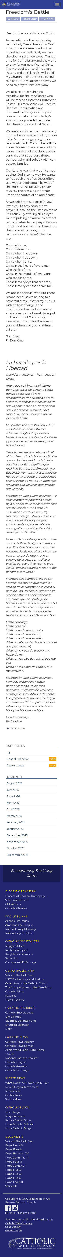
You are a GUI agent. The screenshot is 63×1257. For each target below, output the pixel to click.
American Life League (19, 925)
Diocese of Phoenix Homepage (25, 896)
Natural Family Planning (20, 929)
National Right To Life (19, 933)
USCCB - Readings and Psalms (24, 979)
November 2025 (17, 842)
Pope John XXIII (15, 1165)
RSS (52, 759)
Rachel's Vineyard (16, 950)
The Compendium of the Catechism (28, 987)
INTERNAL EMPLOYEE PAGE (20, 1213)
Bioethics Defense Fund (20, 1020)
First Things (12, 1112)
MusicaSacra (12, 1091)
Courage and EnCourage (20, 962)
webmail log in (13, 1230)
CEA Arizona (13, 904)
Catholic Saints (14, 991)
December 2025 (17, 835)
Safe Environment (17, 900)
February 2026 (16, 822)
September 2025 (18, 854)
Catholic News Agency (19, 1041)
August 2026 (14, 783)
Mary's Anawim (14, 1116)
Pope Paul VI (13, 1161)
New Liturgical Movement (21, 1087)
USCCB (9, 1054)
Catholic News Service (19, 1045)
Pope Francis (13, 1149)
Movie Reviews (14, 999)
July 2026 (13, 790)
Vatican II (11, 1186)
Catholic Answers (16, 1066)
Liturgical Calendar (17, 1024)
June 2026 (13, 796)
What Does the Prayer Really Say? (27, 1083)
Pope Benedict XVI (17, 1153)
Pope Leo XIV (14, 1145)
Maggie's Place (14, 946)
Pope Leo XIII (14, 1182)
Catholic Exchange (17, 1070)
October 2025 (15, 848)
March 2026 (14, 816)
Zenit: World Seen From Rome (25, 1050)
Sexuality (10, 995)
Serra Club (11, 958)
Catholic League (15, 1062)
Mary (8, 1028)
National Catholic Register (21, 1058)
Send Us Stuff (12, 1226)
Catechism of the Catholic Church (26, 983)
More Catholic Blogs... (19, 1128)
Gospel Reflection (18, 759)
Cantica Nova (13, 1095)
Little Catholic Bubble (19, 1124)
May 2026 (13, 802)
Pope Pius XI (13, 1173)
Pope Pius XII (13, 1169)
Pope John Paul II (17, 1157)
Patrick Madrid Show (18, 1120)
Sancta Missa (13, 1099)
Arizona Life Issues (17, 921)
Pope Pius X (13, 1178)
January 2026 (15, 828)
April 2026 (13, 809)
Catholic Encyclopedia (19, 1012)
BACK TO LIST (17, 728)
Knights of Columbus (19, 954)
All (8, 752)
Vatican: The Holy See (19, 975)
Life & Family (13, 1016)
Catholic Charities (16, 908)
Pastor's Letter (16, 765)
